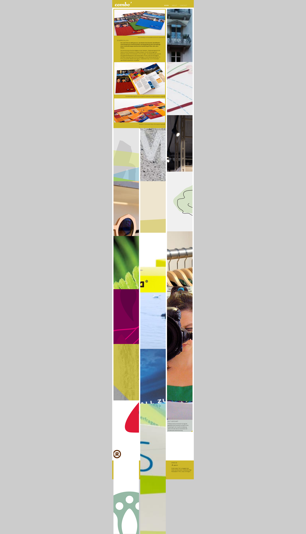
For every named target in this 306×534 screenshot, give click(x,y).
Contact (183, 5)
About (174, 5)
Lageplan (175, 465)
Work (166, 5)
